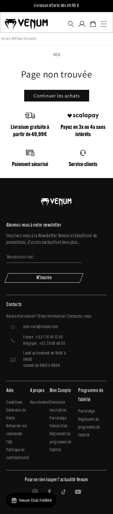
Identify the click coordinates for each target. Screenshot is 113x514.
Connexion (57, 402)
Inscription (58, 410)
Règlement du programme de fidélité (60, 442)
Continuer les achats (57, 96)
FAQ (9, 442)
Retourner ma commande (16, 430)
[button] (70, 24)
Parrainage (58, 418)
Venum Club (58, 426)
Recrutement (40, 402)
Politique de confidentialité (17, 454)
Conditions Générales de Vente (16, 410)
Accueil (6, 39)
